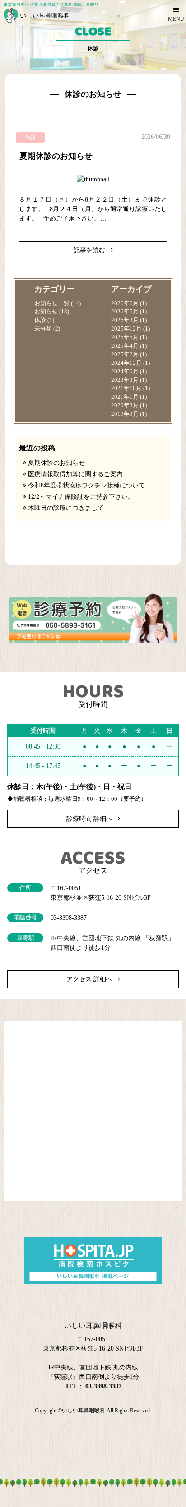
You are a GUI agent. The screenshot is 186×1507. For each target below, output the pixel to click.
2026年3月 (125, 320)
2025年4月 (125, 346)
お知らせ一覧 (52, 303)
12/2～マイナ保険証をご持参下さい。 (81, 496)
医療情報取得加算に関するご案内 (75, 474)
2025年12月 (126, 329)
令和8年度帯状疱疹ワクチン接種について (86, 485)
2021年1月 (125, 397)
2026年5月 (125, 311)
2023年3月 (125, 380)
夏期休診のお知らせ (56, 156)
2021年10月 (126, 388)
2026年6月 (125, 303)
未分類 (43, 329)
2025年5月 (125, 337)
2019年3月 (125, 414)
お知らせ (46, 311)
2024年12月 (126, 363)
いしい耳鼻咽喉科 (83, 1411)
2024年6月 (125, 371)
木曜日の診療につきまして (66, 508)
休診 (40, 320)
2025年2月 (125, 354)
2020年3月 (125, 405)
